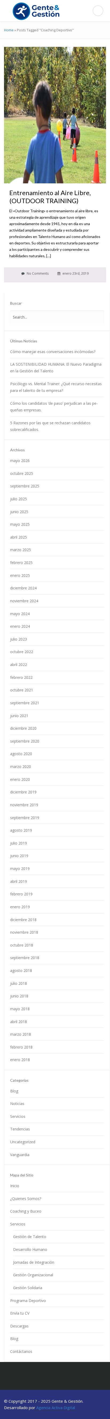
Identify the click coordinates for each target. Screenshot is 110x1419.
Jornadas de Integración (33, 1262)
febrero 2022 (21, 677)
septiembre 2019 (24, 817)
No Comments (37, 273)
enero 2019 (20, 906)
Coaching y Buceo (25, 1211)
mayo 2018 (20, 1008)
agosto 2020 (21, 753)
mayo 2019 (20, 868)
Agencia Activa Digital (55, 1407)
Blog (14, 1090)
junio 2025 (19, 511)
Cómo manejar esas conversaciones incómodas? (52, 351)
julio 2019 (18, 843)
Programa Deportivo (28, 1300)
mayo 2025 (20, 524)
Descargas (19, 1326)
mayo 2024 (20, 613)
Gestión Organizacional (33, 1274)
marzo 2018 (20, 1034)
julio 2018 (18, 983)
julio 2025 (18, 498)
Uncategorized (22, 1141)
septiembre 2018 (24, 957)
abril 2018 (18, 1021)
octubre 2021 (21, 690)
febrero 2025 (21, 562)
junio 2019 (19, 855)
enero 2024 (20, 626)
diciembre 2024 (23, 588)
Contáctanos (21, 1351)
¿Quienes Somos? (25, 1198)
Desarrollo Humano (30, 1249)
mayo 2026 (20, 460)
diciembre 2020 (23, 728)
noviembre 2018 (24, 932)
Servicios (17, 1116)
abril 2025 (18, 537)
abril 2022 (18, 664)
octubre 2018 (21, 945)
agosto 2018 (21, 970)
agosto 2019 (21, 830)
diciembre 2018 (23, 919)
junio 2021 (19, 715)
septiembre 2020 (24, 741)
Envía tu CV (19, 1313)
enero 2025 (20, 575)
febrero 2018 (21, 1047)
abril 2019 (18, 881)
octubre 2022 (21, 651)
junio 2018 (19, 995)
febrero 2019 (21, 893)
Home (9, 30)
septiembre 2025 (24, 486)
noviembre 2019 (24, 804)
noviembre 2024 (24, 600)
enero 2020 (20, 779)
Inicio (14, 1185)
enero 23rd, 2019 (75, 273)
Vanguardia (19, 1154)
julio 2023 (18, 639)
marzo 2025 (20, 549)
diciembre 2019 (23, 791)
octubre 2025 (21, 473)
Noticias (17, 1103)
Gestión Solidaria (27, 1287)
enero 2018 (20, 1059)
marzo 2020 (20, 766)
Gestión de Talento (29, 1236)
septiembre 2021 (24, 702)
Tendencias (20, 1129)
